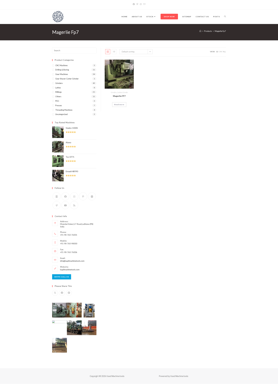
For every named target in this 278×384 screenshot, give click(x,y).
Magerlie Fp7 (220, 31)
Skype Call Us (61, 277)
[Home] (200, 31)
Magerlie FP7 (119, 96)
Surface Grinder (122, 92)
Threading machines (63, 110)
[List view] (114, 51)
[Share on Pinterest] (69, 293)
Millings (58, 92)
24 (221, 51)
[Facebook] (134, 4)
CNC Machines (61, 65)
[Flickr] (92, 196)
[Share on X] (55, 293)
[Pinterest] (137, 4)
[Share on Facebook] (62, 293)
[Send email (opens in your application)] (144, 4)
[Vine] (57, 205)
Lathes (58, 87)
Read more (119, 104)
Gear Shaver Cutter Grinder (67, 79)
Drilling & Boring (62, 70)
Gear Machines (61, 74)
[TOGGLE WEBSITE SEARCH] (225, 16)
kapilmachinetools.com (69, 269)
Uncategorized (61, 114)
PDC (57, 101)
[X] (57, 196)
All (224, 51)
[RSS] (74, 205)
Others (58, 96)
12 (217, 51)
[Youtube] (65, 205)
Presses (58, 105)
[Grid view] (107, 51)
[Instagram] (140, 4)
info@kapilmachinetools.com (72, 261)
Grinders (114, 92)
